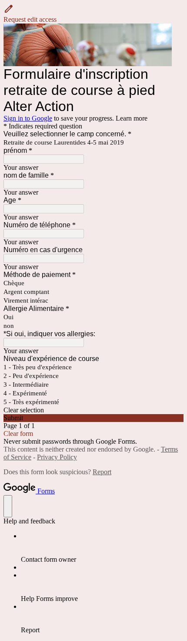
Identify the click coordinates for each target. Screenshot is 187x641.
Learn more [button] (131, 118)
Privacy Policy (57, 457)
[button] (93, 13)
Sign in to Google (27, 118)
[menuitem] (102, 547)
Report (102, 472)
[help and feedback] (7, 506)
